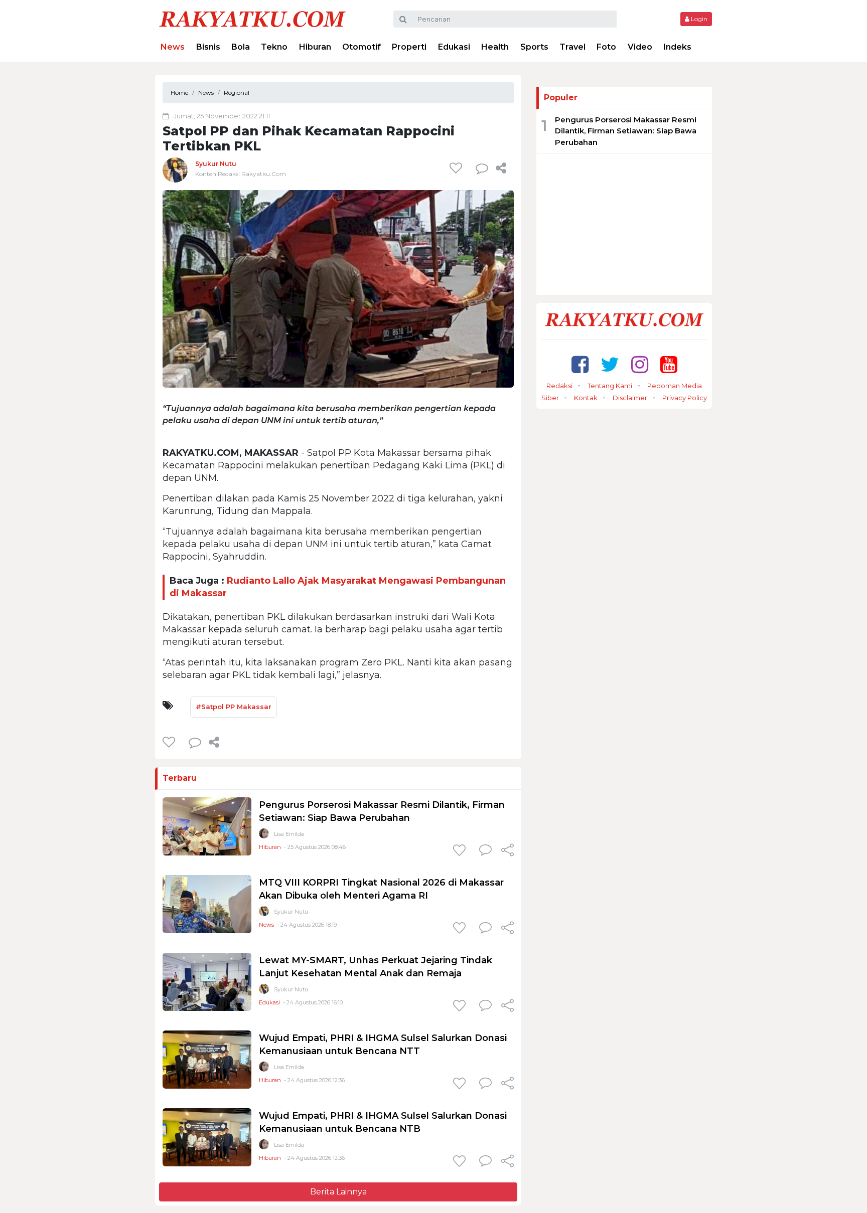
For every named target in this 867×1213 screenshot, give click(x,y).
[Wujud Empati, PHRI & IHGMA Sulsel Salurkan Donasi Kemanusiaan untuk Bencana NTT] (207, 1059)
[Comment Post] (485, 850)
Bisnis (208, 47)
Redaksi (559, 386)
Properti (409, 47)
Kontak (586, 398)
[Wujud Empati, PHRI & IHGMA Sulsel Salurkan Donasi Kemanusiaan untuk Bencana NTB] (207, 1137)
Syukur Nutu (215, 163)
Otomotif (361, 47)
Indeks (677, 47)
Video (640, 47)
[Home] (252, 18)
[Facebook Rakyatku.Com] (580, 364)
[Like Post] (458, 168)
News (173, 47)
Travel (572, 47)
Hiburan (315, 47)
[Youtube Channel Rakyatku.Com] (668, 364)
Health (495, 47)
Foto (606, 47)
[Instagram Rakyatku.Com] (639, 364)
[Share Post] (501, 168)
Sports (534, 47)
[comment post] (482, 168)
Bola (240, 47)
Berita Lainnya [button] (338, 1191)
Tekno (274, 47)
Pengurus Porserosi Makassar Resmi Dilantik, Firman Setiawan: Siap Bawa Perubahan (625, 131)
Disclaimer (630, 398)
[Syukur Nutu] (175, 170)
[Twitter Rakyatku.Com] (610, 364)
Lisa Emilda (289, 833)
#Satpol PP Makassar (233, 707)
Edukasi (454, 47)
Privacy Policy (684, 398)
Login (698, 19)
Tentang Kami (610, 386)
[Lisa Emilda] (264, 835)
